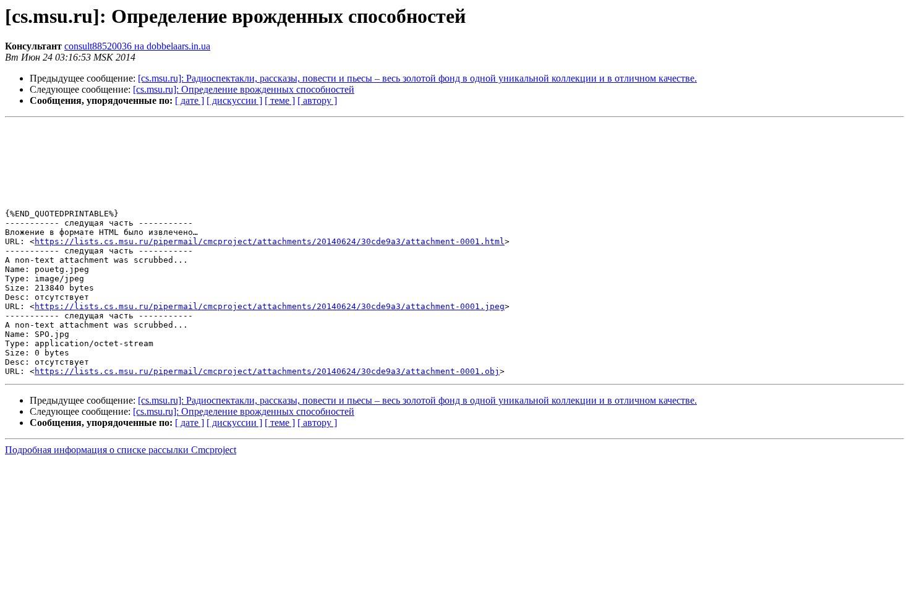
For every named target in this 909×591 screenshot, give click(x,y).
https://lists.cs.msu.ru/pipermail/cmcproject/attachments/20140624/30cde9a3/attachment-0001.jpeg (270, 306)
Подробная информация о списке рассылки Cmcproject (120, 449)
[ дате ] (189, 100)
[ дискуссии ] (234, 100)
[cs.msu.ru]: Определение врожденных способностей (243, 89)
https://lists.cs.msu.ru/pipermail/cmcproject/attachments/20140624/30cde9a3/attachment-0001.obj (267, 371)
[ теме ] (280, 100)
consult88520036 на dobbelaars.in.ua (137, 46)
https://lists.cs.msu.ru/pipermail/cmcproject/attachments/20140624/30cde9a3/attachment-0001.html (270, 241)
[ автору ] (317, 100)
